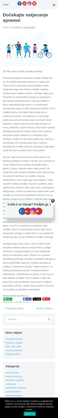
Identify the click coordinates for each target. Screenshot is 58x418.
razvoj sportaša (13, 391)
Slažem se (29, 414)
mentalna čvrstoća (22, 302)
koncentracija (12, 372)
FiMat (6, 5)
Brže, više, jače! (13, 346)
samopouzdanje (14, 395)
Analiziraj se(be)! (14, 350)
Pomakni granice (14, 339)
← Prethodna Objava (13, 308)
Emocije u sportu (14, 343)
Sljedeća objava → (45, 308)
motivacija (11, 384)
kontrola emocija (14, 376)
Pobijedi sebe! (13, 354)
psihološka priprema (16, 388)
